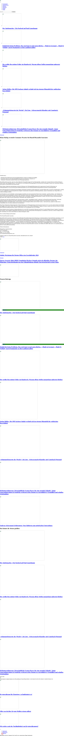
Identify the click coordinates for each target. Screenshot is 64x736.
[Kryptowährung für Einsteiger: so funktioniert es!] (32, 686)
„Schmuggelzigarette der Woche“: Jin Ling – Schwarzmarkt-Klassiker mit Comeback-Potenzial (31, 459)
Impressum (4, 731)
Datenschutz (4, 732)
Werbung (4, 733)
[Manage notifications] (2, 734)
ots (3, 236)
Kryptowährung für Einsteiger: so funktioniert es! (16, 694)
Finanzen (4, 6)
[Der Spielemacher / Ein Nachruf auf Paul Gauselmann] (33, 19)
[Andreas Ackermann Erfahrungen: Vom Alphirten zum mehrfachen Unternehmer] (32, 509)
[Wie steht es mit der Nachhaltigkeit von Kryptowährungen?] (32, 718)
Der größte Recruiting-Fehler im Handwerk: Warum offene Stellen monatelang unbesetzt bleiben (31, 379)
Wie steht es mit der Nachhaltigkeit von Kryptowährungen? (19, 726)
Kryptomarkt (5, 3)
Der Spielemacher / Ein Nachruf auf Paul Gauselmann (19, 28)
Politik (3, 9)
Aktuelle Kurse (5, 5)
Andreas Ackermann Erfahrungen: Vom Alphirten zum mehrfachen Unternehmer (26, 525)
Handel (3, 8)
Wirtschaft (4, 7)
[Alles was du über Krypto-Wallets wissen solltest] (32, 703)
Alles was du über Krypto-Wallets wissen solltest (15, 711)
